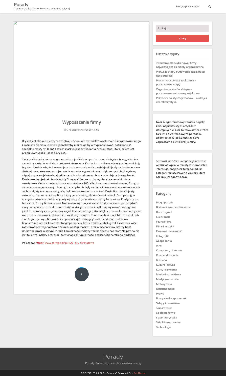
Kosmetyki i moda (167, 255)
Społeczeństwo (165, 312)
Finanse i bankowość (169, 231)
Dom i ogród (164, 212)
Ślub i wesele (164, 308)
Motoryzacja (164, 284)
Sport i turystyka (166, 317)
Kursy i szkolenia (166, 269)
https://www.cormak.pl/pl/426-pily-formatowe (64, 243)
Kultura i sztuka (165, 265)
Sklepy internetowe (168, 303)
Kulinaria (161, 260)
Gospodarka (164, 241)
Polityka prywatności (187, 6)
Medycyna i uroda (167, 279)
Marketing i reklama (168, 274)
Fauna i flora (163, 221)
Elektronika (163, 217)
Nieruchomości (165, 289)
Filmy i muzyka (165, 226)
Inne (96, 130)
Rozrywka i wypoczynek (171, 298)
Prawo (160, 293)
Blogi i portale (164, 202)
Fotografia (162, 236)
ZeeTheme (139, 373)
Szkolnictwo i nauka (168, 322)
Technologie (163, 327)
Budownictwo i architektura (173, 207)
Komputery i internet (169, 250)
